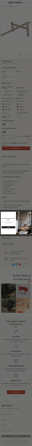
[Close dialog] (30, 212)
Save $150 (8, 227)
